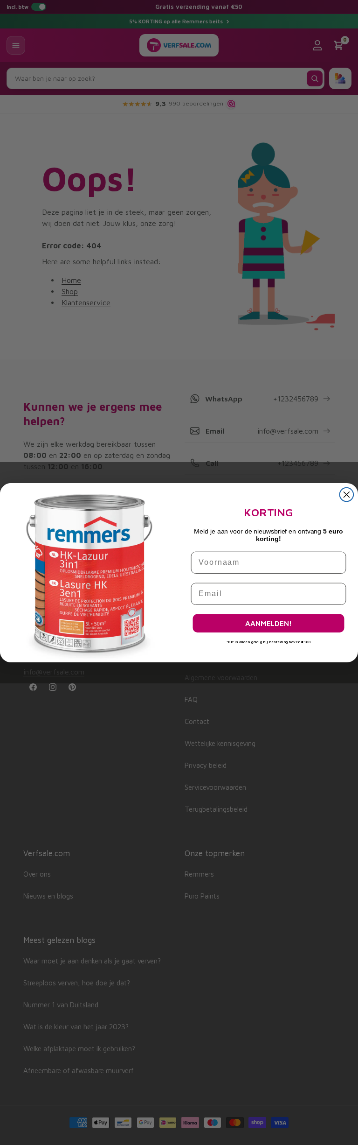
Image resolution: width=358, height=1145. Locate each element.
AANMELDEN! (268, 623)
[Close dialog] (347, 494)
